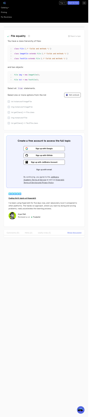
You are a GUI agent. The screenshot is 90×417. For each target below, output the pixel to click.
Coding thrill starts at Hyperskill (22, 198)
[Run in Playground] (73, 49)
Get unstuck (74, 95)
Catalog (4, 7)
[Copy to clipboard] (77, 49)
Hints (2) (28, 233)
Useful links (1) (44, 233)
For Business (6, 17)
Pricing (4, 12)
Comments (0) (13, 233)
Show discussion (74, 233)
